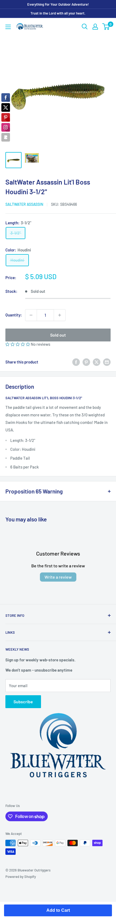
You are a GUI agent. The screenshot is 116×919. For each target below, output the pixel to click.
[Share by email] (107, 362)
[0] (106, 26)
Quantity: (13, 314)
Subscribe (23, 701)
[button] (18, 344)
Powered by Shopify (20, 876)
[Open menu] (8, 27)
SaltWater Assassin (24, 204)
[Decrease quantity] (31, 315)
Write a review (58, 576)
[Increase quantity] (59, 315)
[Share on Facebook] (76, 362)
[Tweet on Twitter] (96, 362)
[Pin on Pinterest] (86, 362)
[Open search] (85, 27)
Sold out (58, 334)
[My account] (95, 27)
